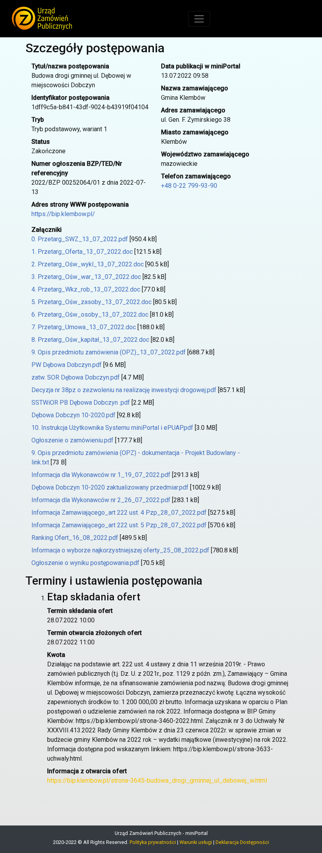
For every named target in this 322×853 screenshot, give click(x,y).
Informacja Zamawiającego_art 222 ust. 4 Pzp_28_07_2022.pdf (119, 512)
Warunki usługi (195, 842)
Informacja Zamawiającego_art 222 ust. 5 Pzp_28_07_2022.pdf (119, 525)
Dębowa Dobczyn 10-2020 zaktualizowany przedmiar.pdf (109, 487)
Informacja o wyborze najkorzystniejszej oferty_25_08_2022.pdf (120, 550)
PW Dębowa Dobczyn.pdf (66, 365)
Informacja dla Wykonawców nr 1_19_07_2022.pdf (100, 475)
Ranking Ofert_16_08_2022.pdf (74, 537)
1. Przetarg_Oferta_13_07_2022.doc (82, 251)
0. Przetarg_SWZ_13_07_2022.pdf (79, 239)
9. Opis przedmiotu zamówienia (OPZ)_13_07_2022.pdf (108, 352)
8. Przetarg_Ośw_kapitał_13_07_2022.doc (90, 339)
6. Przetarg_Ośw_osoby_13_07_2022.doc (89, 314)
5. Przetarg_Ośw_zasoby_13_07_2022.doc (91, 302)
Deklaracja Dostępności (242, 842)
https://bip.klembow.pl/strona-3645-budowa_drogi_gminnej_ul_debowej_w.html (157, 780)
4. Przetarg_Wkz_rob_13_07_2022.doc (85, 289)
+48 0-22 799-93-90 (189, 185)
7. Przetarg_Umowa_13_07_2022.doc (83, 327)
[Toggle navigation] (199, 19)
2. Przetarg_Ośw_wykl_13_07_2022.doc (87, 264)
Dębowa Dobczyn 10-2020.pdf (73, 415)
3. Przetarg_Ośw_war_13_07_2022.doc (86, 277)
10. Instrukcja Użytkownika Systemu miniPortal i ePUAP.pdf (112, 427)
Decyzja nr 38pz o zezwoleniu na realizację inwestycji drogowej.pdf (123, 390)
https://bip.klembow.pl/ (63, 214)
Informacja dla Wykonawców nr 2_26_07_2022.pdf (100, 500)
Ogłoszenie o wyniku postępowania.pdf (85, 563)
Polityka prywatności (153, 842)
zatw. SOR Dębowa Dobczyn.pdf (75, 377)
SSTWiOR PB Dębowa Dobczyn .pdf (80, 402)
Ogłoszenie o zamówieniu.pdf (72, 440)
